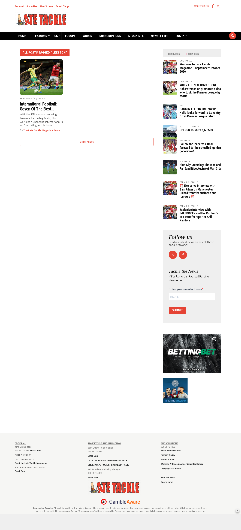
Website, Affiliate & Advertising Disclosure (182, 464)
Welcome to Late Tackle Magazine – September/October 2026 (200, 67)
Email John (35, 450)
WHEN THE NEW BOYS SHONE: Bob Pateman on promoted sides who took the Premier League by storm (200, 90)
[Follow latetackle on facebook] (183, 255)
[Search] (211, 32)
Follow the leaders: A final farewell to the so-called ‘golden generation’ (200, 147)
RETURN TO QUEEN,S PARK (196, 130)
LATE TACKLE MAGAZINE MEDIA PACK (108, 460)
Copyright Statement (171, 468)
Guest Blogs (62, 6)
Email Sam (93, 456)
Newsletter (159, 36)
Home (22, 36)
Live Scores (46, 6)
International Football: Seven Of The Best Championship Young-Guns (38, 106)
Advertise (31, 6)
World (87, 36)
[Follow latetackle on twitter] (173, 255)
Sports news (167, 482)
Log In (180, 36)
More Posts (87, 142)
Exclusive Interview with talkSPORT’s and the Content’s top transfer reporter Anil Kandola (199, 215)
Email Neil (93, 477)
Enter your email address (185, 289)
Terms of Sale (167, 459)
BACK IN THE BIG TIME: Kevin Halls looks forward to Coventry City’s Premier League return (200, 112)
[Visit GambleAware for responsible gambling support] (124, 502)
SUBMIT (177, 310)
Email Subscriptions (171, 450)
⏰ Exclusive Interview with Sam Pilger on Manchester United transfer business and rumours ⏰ (198, 191)
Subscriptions (110, 36)
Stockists (136, 36)
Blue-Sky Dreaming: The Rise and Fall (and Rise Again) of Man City (200, 166)
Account (19, 6)
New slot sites (168, 477)
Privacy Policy (168, 455)
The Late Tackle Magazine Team (41, 130)
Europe (70, 36)
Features (40, 36)
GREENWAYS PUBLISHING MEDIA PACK (108, 465)
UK (56, 36)
